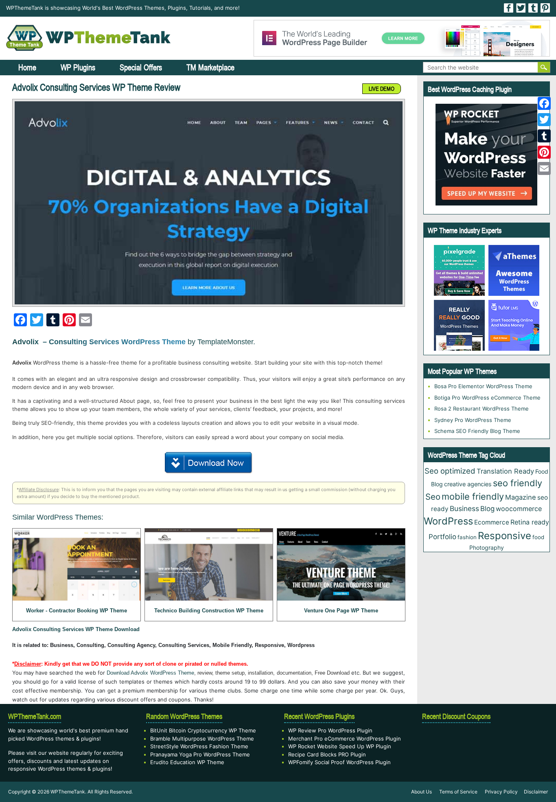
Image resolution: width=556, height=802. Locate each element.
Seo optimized (450, 470)
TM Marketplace (210, 67)
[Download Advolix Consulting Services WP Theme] (208, 461)
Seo (432, 497)
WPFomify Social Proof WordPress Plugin (339, 762)
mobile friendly (473, 496)
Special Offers (141, 67)
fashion (467, 537)
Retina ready (529, 522)
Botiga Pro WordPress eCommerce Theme (487, 397)
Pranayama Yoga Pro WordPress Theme (200, 754)
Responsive (504, 536)
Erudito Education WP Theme (187, 762)
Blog (487, 509)
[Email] (544, 168)
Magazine (520, 497)
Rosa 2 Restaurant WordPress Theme (481, 408)
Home (27, 67)
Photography (486, 547)
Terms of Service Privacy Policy (478, 792)
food (538, 537)
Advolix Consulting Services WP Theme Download (76, 629)
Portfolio (442, 537)
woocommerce (519, 509)
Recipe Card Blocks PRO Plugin (327, 754)
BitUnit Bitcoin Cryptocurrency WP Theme (203, 730)
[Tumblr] (544, 136)
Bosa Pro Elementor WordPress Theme (483, 386)
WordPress (448, 521)
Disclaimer (536, 792)
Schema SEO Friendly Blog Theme (477, 431)
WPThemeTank (67, 792)
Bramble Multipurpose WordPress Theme (202, 738)
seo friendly (517, 483)
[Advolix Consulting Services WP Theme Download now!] (208, 203)
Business (464, 508)
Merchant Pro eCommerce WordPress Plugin (344, 738)
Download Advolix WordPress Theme (150, 673)
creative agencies (468, 484)
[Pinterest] (544, 152)
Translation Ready (505, 471)
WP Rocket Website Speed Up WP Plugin (339, 746)
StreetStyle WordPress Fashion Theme (199, 746)
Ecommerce (491, 522)
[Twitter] (544, 119)
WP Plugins (78, 67)
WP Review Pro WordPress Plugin (330, 730)
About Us (421, 792)
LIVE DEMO (381, 89)
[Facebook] (544, 103)
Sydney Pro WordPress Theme (472, 420)
